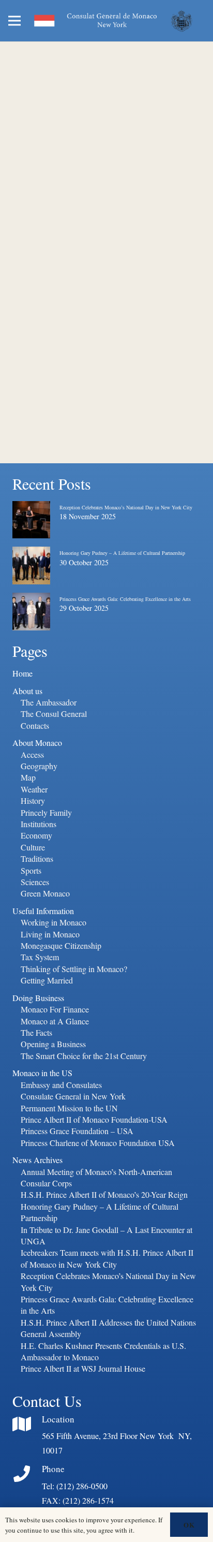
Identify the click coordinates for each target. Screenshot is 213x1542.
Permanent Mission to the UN (69, 1108)
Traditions (37, 858)
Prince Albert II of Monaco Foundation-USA (94, 1119)
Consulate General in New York (73, 1096)
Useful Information (43, 910)
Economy (36, 835)
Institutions (38, 823)
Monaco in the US (42, 1072)
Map (28, 777)
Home (22, 673)
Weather (34, 789)
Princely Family (46, 812)
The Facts (36, 1032)
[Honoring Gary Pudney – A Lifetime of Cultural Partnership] (31, 555)
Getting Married (47, 980)
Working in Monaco (53, 922)
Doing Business (38, 997)
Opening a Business (53, 1043)
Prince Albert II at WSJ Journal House (83, 1368)
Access (32, 754)
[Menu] (14, 21)
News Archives (37, 1159)
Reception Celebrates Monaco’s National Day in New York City (125, 507)
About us (27, 690)
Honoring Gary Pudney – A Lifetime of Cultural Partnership (122, 552)
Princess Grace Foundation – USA (77, 1130)
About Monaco (37, 742)
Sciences (35, 881)
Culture (33, 847)
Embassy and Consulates (61, 1084)
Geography (39, 765)
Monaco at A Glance (55, 1021)
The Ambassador (49, 702)
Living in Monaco (50, 934)
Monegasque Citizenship (61, 945)
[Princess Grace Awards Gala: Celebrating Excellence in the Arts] (31, 601)
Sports (31, 870)
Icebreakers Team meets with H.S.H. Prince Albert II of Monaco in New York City (107, 1258)
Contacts (35, 725)
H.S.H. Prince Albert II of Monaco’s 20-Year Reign (104, 1194)
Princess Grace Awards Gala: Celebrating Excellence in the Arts (125, 599)
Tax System (40, 956)
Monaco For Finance (55, 1009)
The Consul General (54, 713)
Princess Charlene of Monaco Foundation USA (98, 1142)
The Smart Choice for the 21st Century (84, 1055)
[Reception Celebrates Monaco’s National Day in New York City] (31, 509)
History (33, 800)
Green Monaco (45, 893)
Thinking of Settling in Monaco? (74, 968)
